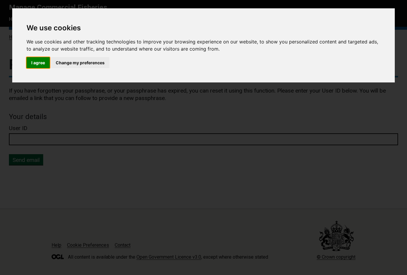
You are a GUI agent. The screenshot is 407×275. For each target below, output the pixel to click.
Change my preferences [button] (80, 62)
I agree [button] (38, 62)
